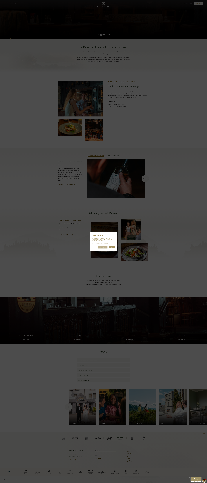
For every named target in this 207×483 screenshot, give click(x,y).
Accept (111, 247)
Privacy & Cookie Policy (98, 243)
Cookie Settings (103, 247)
